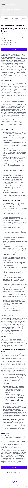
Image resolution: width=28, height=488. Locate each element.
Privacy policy (11, 485)
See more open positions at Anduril (14, 472)
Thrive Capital (11, 4)
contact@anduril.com (10, 403)
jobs (12, 18)
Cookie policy (17, 485)
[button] (25, 485)
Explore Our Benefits (6, 347)
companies (5, 18)
